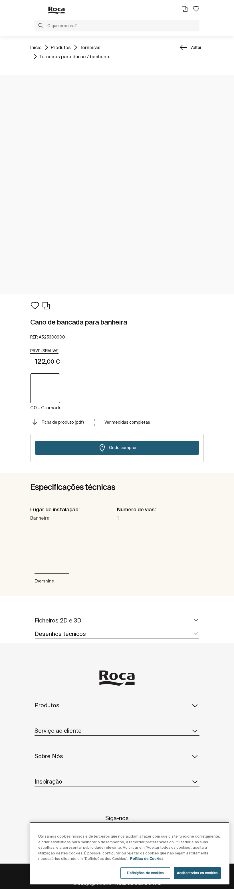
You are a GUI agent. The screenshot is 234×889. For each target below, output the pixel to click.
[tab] (117, 620)
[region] (129, 853)
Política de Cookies (147, 858)
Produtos (61, 47)
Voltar (195, 47)
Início (36, 47)
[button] (40, 26)
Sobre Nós (49, 756)
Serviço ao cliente (58, 730)
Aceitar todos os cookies (197, 873)
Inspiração (48, 781)
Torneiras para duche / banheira (74, 56)
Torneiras (90, 47)
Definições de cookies (145, 873)
